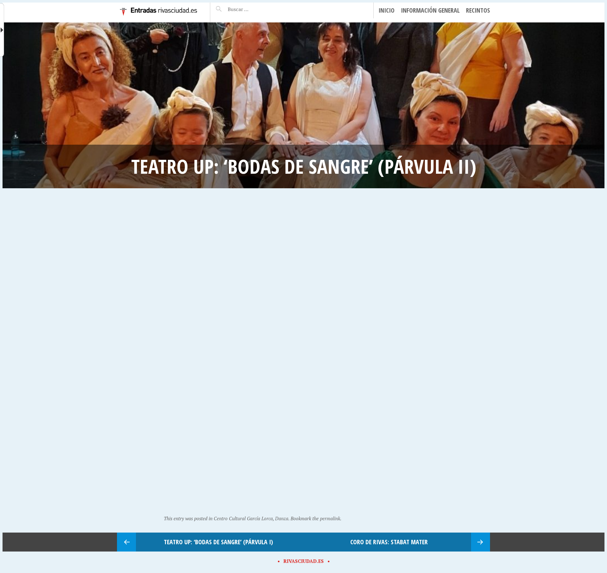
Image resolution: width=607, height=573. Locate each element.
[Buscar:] (253, 9)
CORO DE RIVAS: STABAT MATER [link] (389, 542)
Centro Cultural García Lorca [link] (243, 518)
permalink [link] (330, 518)
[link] (158, 17)
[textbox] (253, 9)
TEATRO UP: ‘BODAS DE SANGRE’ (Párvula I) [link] (218, 542)
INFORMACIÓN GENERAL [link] (430, 10)
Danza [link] (281, 518)
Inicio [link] (386, 10)
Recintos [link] (478, 10)
